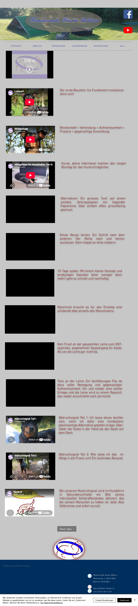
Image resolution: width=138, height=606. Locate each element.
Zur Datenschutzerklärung (51, 602)
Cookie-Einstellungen (104, 600)
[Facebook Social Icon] (128, 14)
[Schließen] (134, 600)
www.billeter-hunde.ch (20, 566)
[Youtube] (128, 30)
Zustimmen (124, 600)
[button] (37, 46)
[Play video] (29, 69)
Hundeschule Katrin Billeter (64, 20)
